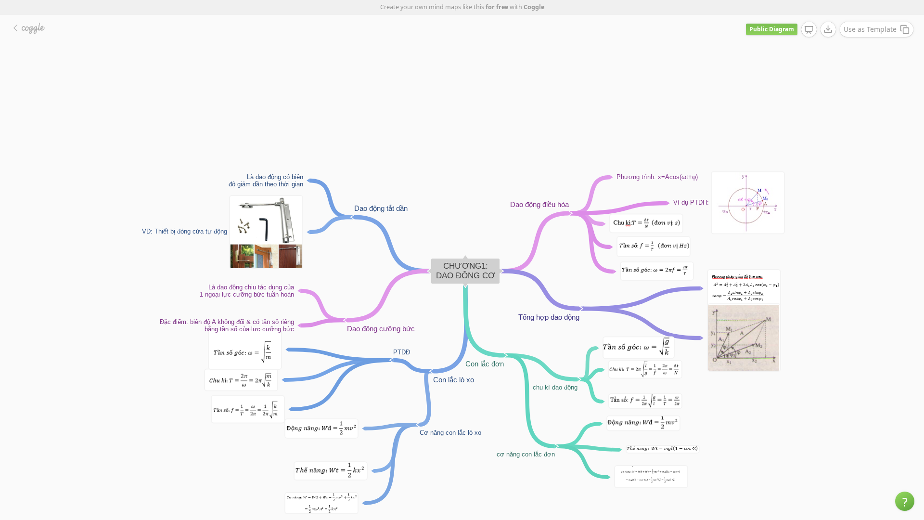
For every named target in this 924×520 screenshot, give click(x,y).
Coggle (534, 7)
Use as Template (870, 29)
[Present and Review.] (809, 30)
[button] (904, 501)
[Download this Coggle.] (828, 29)
